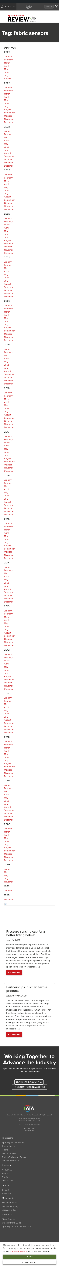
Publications (7, 1180)
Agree (30, 1257)
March (7, 63)
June (6, 72)
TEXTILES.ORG (9, 7)
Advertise (6, 1193)
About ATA (7, 1170)
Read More (14, 972)
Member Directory (10, 1206)
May (6, 69)
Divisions (6, 1177)
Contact (5, 1190)
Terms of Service (19, 1251)
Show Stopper (8, 1219)
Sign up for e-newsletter (31, 1087)
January (8, 56)
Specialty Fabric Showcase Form (16, 1226)
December (9, 122)
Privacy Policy (29, 1262)
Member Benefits (10, 1202)
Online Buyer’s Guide (11, 1223)
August (7, 78)
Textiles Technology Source (14, 1157)
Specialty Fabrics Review (13, 1142)
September (9, 112)
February (8, 59)
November (9, 119)
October (8, 116)
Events (5, 1173)
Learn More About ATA (29, 1082)
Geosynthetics (8, 1146)
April (6, 66)
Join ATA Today (9, 1210)
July (6, 75)
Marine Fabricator (10, 1153)
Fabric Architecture (10, 1160)
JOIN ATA (49, 7)
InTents (5, 1150)
